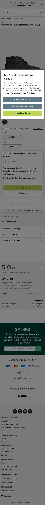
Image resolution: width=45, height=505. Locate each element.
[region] (22, 94)
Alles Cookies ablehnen (22, 106)
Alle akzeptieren (22, 113)
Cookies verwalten (22, 99)
